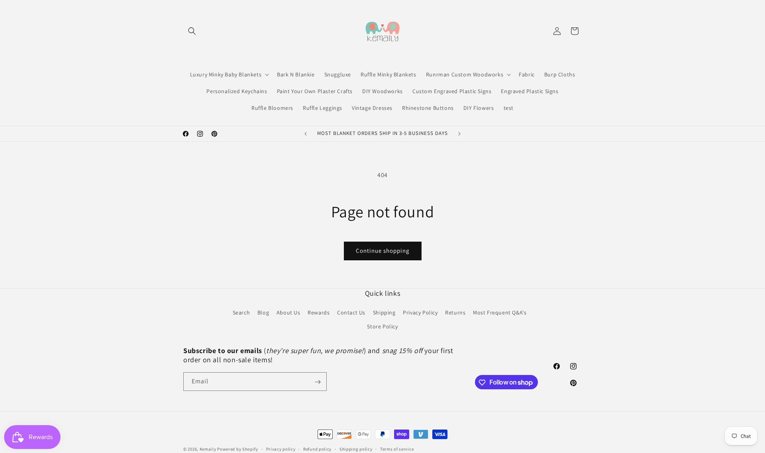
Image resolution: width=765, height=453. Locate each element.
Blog (263, 312)
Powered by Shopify (237, 449)
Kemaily (208, 449)
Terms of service (397, 448)
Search (241, 312)
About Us (288, 312)
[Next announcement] (459, 133)
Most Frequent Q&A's (499, 312)
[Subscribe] (317, 382)
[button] (192, 31)
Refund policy (317, 448)
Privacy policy (281, 448)
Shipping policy (356, 448)
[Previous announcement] (305, 133)
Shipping (384, 312)
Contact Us (351, 312)
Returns (455, 312)
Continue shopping (383, 250)
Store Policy (382, 326)
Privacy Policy (420, 312)
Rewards (319, 312)
